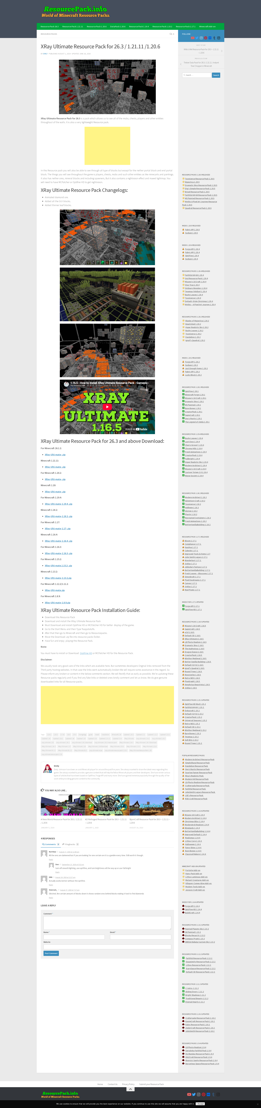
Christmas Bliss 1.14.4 (194, 821)
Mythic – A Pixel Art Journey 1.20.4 (200, 304)
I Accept (200, 1104)
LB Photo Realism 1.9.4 (195, 1047)
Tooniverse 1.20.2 (193, 334)
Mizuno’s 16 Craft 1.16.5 (195, 625)
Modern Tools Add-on (195, 886)
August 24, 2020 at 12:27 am (65, 877)
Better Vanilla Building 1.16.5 (198, 661)
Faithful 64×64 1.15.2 (194, 707)
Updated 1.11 (140, 735)
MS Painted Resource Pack (197, 198)
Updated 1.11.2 (152, 735)
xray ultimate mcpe (95, 750)
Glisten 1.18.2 (191, 511)
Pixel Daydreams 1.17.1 (195, 580)
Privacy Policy (128, 1084)
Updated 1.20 (92, 738)
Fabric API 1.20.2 (192, 371)
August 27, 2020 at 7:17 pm (70, 890)
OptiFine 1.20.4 (192, 255)
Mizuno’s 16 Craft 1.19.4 (195, 469)
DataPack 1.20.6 (117, 26)
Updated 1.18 (70, 738)
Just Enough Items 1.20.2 (196, 368)
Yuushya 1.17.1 (191, 547)
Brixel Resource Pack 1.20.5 (197, 191)
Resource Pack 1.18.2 (162, 26)
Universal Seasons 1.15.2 (196, 720)
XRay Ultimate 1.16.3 (126, 742)
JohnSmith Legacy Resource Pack (200, 792)
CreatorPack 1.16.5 (193, 655)
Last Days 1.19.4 (192, 441)
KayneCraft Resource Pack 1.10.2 (200, 1021)
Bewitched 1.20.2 (193, 324)
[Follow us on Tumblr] (214, 37)
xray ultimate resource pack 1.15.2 (116, 750)
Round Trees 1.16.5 (193, 671)
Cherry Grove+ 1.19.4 (194, 445)
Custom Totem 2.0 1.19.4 (196, 472)
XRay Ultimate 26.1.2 (48, 750)
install (97, 735)
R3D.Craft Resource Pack (196, 798)
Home (100, 1084)
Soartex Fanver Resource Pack (198, 772)
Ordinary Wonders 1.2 (194, 288)
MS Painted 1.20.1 (193, 405)
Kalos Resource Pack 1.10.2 (197, 1024)
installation (105, 735)
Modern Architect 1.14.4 (195, 818)
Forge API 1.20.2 (192, 362)
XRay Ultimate (129, 738)
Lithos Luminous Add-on (196, 877)
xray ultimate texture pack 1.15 (52, 754)
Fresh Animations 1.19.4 (195, 452)
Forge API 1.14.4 (192, 906)
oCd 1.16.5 (190, 632)
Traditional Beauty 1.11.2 (196, 998)
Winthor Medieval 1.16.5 (196, 658)
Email (113, 932)
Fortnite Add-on (192, 870)
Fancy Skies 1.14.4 (193, 847)
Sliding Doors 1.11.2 (194, 991)
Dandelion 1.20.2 (193, 337)
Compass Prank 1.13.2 (195, 938)
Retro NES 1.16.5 (192, 678)
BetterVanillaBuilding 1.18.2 (198, 524)
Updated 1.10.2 (129, 735)
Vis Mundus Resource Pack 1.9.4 (199, 1054)
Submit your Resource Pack (151, 1084)
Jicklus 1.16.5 (191, 688)
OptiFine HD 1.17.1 (193, 609)
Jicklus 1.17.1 (191, 563)
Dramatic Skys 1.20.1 (194, 401)
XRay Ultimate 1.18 (79, 746)
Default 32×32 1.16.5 (194, 665)
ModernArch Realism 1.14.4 (197, 824)
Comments (52, 844)
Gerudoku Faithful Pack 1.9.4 (198, 1050)
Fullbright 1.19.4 (192, 458)
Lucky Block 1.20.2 (193, 375)
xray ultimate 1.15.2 (158, 738)
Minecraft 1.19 (116, 735)
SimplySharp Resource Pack (197, 762)
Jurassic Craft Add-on (195, 890)
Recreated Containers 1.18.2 (198, 517)
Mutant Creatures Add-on (197, 880)
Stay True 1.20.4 (192, 285)
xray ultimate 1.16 (48, 742)
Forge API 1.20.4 (192, 249)
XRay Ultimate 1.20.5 (117, 746)
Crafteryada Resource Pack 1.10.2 (200, 1018)
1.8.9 (68, 735)
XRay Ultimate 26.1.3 (65, 750)
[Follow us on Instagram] (201, 37)
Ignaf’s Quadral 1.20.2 (195, 340)
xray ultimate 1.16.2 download (82, 742)
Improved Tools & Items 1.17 (197, 554)
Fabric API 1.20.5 (192, 229)
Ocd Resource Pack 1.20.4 (196, 278)
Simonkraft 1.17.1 (193, 576)
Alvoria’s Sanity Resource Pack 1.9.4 (201, 1060)
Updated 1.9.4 (117, 738)
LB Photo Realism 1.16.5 (195, 642)
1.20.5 (211, 198)
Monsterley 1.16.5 (193, 674)
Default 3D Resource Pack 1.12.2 (200, 972)
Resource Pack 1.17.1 (185, 26)
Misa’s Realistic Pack (194, 776)
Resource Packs (49, 34)
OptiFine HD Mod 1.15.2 (195, 704)
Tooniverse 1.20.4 (193, 298)
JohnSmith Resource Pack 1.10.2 (200, 1031)
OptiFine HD (86, 653)
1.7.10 (62, 735)
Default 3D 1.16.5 (193, 635)
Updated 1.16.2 (58, 738)
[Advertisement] (107, 146)
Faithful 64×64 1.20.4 (194, 275)
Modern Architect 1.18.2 (196, 497)
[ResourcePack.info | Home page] (75, 11)
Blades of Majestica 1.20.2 (197, 320)
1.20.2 (56, 735)
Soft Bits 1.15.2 (191, 740)
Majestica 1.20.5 (192, 182)
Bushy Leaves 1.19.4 (194, 438)
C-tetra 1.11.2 (192, 988)
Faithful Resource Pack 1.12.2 (199, 958)
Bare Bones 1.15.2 (193, 733)
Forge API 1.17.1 (192, 606)
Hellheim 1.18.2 (192, 507)
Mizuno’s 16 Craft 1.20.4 (195, 281)
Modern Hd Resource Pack (197, 779)
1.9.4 (74, 735)
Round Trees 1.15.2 (193, 743)
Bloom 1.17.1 (190, 540)
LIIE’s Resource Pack (194, 795)
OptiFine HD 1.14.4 (193, 909)
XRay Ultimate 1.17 (64, 746)
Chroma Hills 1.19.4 (193, 448)
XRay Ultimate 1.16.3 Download (146, 742)
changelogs (82, 735)
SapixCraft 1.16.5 (192, 629)
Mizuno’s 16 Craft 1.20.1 (195, 398)
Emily (45, 53)
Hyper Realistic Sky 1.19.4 (196, 462)
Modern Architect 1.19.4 (196, 465)
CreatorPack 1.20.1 (193, 411)
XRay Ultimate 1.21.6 (150, 746)
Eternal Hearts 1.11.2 (195, 1002)
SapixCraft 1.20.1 (192, 415)
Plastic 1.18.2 (191, 514)
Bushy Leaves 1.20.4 (194, 294)
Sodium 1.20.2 (191, 365)
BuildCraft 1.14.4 (192, 912)
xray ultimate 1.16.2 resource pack (106, 742)
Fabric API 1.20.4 (192, 252)
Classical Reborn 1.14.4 (195, 854)
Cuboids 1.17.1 (191, 550)
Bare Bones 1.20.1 (193, 408)
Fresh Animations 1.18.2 (195, 521)
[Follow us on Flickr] (210, 37)
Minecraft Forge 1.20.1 (195, 394)
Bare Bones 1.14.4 (193, 851)
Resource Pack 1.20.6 (96, 26)
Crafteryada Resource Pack (197, 785)
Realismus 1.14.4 (193, 837)
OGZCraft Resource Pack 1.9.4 (198, 1057)
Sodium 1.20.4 (191, 259)
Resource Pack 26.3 (50, 26)
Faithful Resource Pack (195, 789)
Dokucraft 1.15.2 (192, 710)
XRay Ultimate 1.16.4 (48, 746)
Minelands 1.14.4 (192, 828)
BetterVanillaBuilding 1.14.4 (197, 831)
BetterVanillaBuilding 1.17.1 (197, 570)
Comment (48, 913)
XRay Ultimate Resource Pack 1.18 (140, 750)
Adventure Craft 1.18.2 (195, 500)
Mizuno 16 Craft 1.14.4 (195, 815)
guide (90, 735)
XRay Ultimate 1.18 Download (98, 746)
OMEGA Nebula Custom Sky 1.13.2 (200, 942)
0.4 (205, 288)
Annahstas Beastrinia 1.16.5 (197, 684)
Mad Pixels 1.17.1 (192, 590)
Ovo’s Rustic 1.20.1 (193, 418)
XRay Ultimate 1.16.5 (194, 639)
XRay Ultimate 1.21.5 (133, 746)
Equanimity (191, 961)
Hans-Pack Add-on (193, 873)
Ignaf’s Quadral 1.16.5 (195, 668)
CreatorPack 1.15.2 (193, 717)
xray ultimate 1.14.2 (143, 738)
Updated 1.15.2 (165, 735)
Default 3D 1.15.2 (193, 727)
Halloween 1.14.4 (193, 844)
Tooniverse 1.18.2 (193, 504)
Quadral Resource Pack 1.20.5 (198, 208)
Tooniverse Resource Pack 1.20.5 (199, 178)
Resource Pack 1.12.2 (206, 961)
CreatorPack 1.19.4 (193, 455)
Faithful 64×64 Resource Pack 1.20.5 (201, 195)
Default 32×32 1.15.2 (194, 714)
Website (47, 942)
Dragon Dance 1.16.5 (194, 652)
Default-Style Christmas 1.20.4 (199, 301)
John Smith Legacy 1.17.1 (196, 557)
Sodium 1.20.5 (191, 233)
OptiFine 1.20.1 (192, 391)
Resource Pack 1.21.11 (72, 26)
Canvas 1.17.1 (191, 583)
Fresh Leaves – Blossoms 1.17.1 (199, 573)
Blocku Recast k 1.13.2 (195, 935)
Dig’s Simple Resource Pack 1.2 (198, 188)
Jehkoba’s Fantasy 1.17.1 (196, 567)
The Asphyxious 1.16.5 (194, 648)
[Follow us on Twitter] (196, 37)
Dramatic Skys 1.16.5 (194, 645)
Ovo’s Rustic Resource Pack (197, 769)
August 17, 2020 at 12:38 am (69, 852)
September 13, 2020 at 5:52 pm (73, 864)
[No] (257, 1104)
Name (47, 932)
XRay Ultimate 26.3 (80, 750)
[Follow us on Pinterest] (205, 37)
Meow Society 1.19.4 (194, 475)
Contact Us (112, 1084)
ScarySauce (191, 968)
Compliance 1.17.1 (193, 544)
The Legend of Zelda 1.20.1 (197, 422)
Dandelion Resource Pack (196, 766)
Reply (51, 859)
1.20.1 (49, 735)
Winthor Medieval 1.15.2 (195, 730)
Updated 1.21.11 (104, 738)
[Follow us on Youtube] (192, 37)
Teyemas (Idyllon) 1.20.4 (196, 291)
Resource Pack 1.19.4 (139, 26)
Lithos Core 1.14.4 (193, 841)
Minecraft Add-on (207, 26)
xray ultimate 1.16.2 (62, 742)
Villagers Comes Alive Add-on (198, 883)
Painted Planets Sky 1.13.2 (197, 929)
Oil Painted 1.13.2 (193, 932)
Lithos (189, 965)
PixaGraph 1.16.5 (192, 681)
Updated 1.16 (46, 738)
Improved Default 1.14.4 (195, 834)
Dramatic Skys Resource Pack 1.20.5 (201, 185)
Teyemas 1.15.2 (192, 736)
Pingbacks (71, 844)
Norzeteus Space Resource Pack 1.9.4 (202, 1063)
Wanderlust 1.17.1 (193, 560)
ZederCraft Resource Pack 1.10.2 (200, 1028)
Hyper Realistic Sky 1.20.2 (196, 327)
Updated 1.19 (81, 738)
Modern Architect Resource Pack (199, 759)
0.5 (213, 188)
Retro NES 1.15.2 (192, 723)
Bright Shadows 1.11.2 (195, 995)
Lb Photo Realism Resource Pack (199, 782)
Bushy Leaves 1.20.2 (194, 330)
